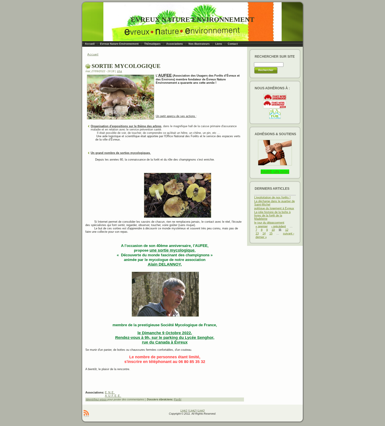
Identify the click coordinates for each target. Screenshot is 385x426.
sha (119, 71)
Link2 (192, 410)
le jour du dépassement (269, 222)
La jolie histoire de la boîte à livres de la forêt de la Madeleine (272, 215)
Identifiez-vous (96, 399)
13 (257, 233)
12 (286, 229)
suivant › (288, 233)
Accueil (92, 54)
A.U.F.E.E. (113, 395)
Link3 (201, 410)
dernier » (261, 237)
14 (264, 233)
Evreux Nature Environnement (192, 19)
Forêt (177, 399)
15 (270, 233)
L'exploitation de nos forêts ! (272, 197)
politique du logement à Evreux (274, 208)
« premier (262, 226)
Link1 (183, 410)
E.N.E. (110, 392)
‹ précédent (278, 226)
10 (273, 229)
